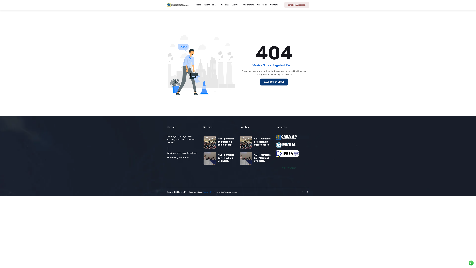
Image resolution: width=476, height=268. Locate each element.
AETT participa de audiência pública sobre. (226, 141)
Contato (274, 5)
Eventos (235, 5)
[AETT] (178, 5)
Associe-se (262, 5)
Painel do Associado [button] (297, 5)
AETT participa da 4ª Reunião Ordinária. (226, 157)
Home (198, 5)
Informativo (248, 5)
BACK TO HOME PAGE (274, 82)
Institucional (210, 5)
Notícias (225, 5)
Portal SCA (207, 192)
